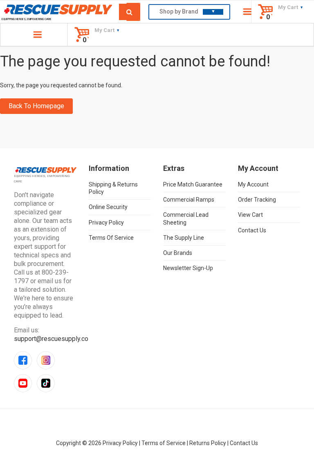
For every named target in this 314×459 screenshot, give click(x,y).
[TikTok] (46, 383)
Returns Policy (207, 443)
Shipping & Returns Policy (113, 188)
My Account (253, 184)
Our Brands (177, 253)
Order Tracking (257, 199)
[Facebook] (23, 360)
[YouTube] (23, 383)
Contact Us (252, 230)
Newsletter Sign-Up (188, 268)
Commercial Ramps (188, 199)
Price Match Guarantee (192, 184)
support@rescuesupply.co (51, 339)
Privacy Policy (106, 222)
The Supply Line (183, 237)
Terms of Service (111, 237)
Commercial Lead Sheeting (186, 218)
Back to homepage (36, 106)
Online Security (108, 207)
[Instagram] (46, 360)
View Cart (250, 214)
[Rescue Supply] (57, 9)
